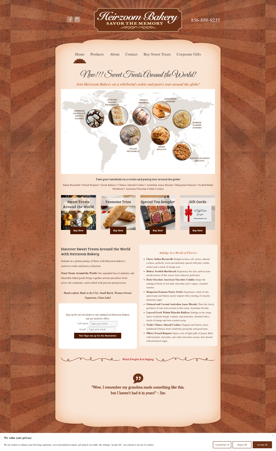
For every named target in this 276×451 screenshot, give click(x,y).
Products (97, 54)
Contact (131, 54)
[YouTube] (77, 19)
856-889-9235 (205, 19)
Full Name (83, 323)
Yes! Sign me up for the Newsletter (97, 335)
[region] (138, 442)
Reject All (242, 444)
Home (79, 54)
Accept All (262, 444)
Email (82, 329)
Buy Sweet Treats (157, 54)
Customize (220, 444)
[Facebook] (70, 19)
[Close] (273, 436)
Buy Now (78, 230)
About (114, 54)
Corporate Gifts (189, 54)
